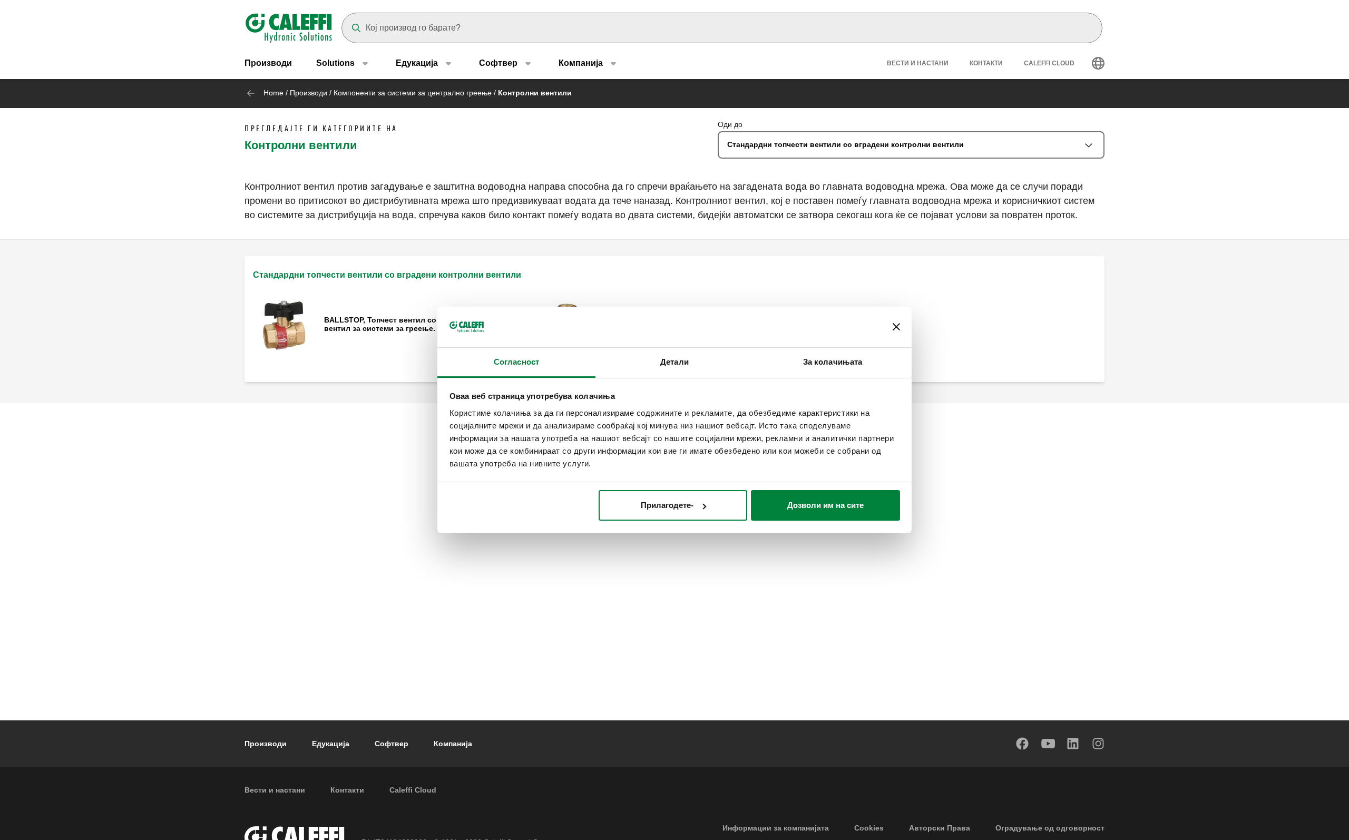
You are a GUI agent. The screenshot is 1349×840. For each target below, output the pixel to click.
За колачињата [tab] (832, 361)
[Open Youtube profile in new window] (1048, 743)
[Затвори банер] (896, 327)
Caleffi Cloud (1049, 63)
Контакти (986, 63)
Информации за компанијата (775, 828)
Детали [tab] (674, 361)
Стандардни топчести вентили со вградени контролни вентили (387, 274)
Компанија (453, 743)
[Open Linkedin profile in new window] (1073, 743)
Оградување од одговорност (1049, 828)
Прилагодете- (667, 505)
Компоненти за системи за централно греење (413, 93)
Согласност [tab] (516, 361)
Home (273, 93)
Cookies (869, 828)
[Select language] (1098, 63)
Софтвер (391, 743)
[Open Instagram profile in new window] (1099, 743)
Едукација (330, 743)
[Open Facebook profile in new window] (1023, 743)
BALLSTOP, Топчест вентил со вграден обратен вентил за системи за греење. (412, 324)
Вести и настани (918, 63)
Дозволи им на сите (825, 505)
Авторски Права (939, 828)
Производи (268, 62)
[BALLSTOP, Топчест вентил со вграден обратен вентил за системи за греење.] (284, 324)
